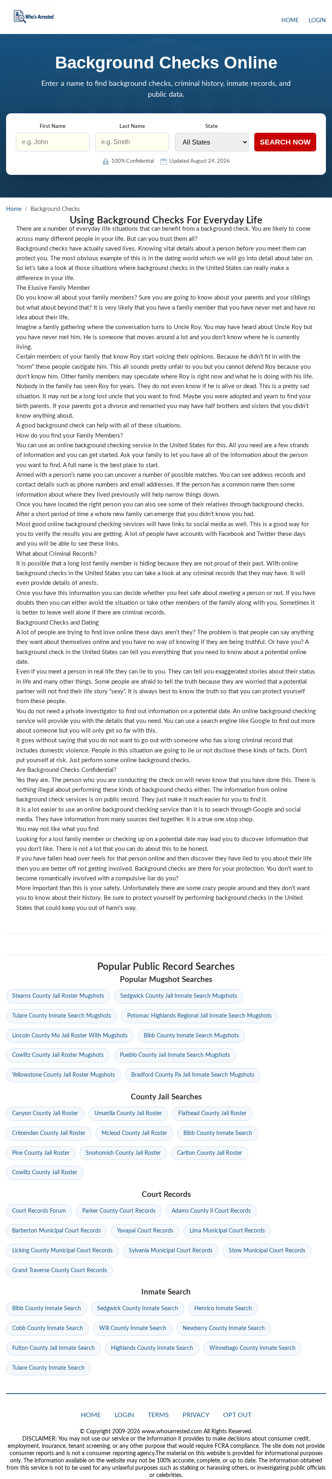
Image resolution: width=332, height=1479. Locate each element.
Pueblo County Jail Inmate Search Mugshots (175, 1055)
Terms (158, 1415)
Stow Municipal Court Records (267, 1251)
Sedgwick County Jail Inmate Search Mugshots (178, 996)
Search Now (285, 142)
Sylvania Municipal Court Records (171, 1251)
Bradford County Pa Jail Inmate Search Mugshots (192, 1075)
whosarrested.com (33, 17)
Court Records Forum (39, 1211)
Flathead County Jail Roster (212, 1113)
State (211, 126)
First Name (53, 126)
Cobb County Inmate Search (47, 1328)
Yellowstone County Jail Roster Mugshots (63, 1075)
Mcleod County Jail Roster (134, 1133)
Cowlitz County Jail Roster (44, 1172)
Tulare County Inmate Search (48, 1368)
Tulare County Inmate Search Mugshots (61, 1016)
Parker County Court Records (118, 1211)
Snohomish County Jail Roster (123, 1153)
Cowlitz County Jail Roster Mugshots (58, 1055)
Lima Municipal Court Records (227, 1231)
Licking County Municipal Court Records (62, 1251)
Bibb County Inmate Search (217, 1133)
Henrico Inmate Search (223, 1308)
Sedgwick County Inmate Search (137, 1308)
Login (317, 20)
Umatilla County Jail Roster (128, 1113)
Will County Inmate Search (132, 1328)
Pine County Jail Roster (41, 1153)
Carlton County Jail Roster (209, 1153)
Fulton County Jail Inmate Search (53, 1348)
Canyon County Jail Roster (45, 1113)
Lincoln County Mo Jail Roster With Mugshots (70, 1036)
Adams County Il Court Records (211, 1211)
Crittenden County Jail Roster (48, 1133)
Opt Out (237, 1415)
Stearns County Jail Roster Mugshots (58, 996)
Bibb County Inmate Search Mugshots (191, 1036)
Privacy (196, 1415)
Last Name (132, 126)
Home (290, 20)
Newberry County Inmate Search (224, 1328)
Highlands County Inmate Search (152, 1348)
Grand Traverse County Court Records (59, 1270)
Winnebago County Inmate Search (252, 1348)
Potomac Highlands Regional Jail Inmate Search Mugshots (199, 1016)
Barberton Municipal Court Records (56, 1231)
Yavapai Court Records (145, 1231)
